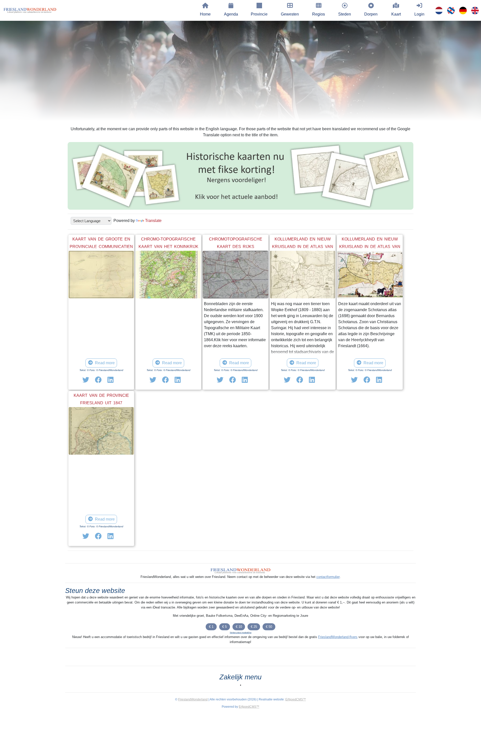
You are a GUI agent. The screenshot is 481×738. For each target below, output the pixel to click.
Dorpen (371, 14)
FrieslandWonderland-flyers (337, 637)
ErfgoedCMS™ (295, 699)
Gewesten (290, 14)
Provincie (259, 14)
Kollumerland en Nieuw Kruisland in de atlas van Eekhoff (302, 246)
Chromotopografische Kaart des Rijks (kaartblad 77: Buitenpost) (235, 246)
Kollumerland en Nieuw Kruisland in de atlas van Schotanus (369, 246)
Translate (153, 220)
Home (205, 14)
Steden (344, 14)
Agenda (231, 14)
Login (419, 14)
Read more (105, 363)
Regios (318, 14)
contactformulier (328, 577)
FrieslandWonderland (193, 699)
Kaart (396, 14)
